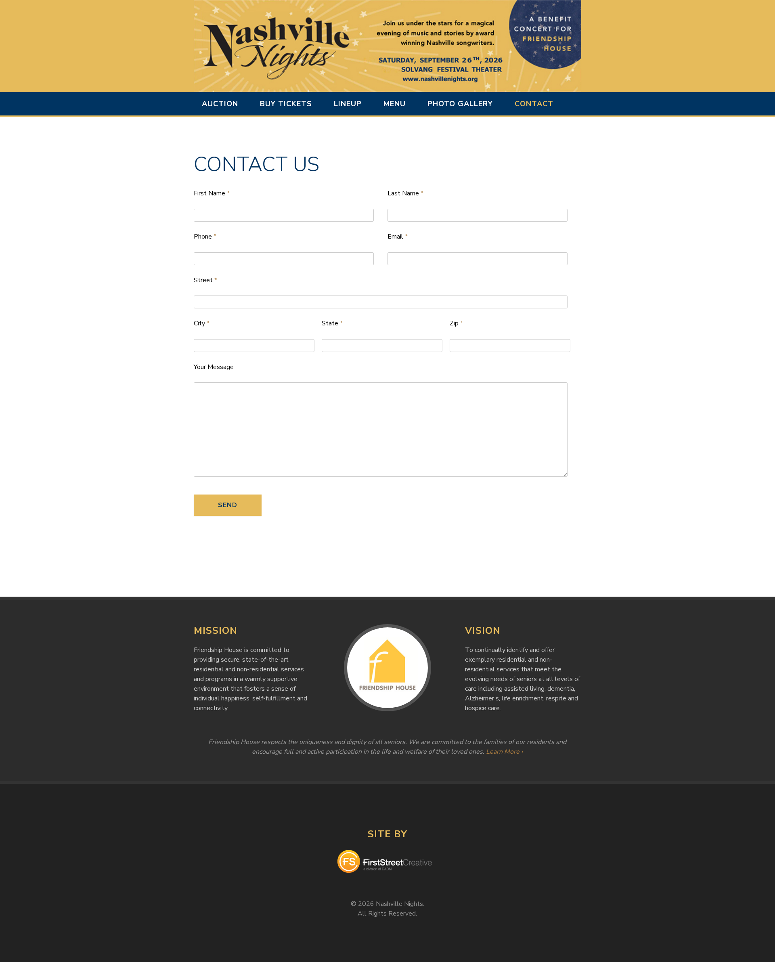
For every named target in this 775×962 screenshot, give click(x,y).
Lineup (348, 104)
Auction (220, 104)
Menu (394, 104)
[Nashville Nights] (387, 46)
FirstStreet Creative (387, 863)
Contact (534, 104)
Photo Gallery (460, 104)
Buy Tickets (286, 104)
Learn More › (504, 751)
